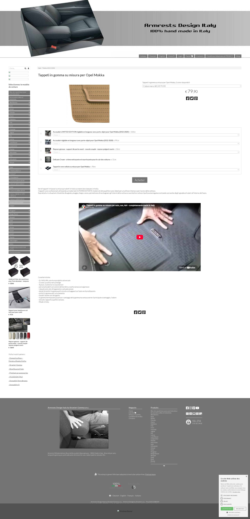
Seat (11, 224)
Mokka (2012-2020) (49, 68)
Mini (11, 156)
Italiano (143, 56)
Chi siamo (132, 418)
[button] (230, 495)
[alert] (233, 496)
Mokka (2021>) (15, 170)
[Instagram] (190, 408)
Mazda (12, 149)
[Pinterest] (193, 408)
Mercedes (13, 152)
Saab (11, 220)
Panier (188, 56)
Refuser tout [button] (240, 508)
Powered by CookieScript (233, 515)
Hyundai (12, 129)
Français (130, 496)
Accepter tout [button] (227, 508)
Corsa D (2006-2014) (17, 190)
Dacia (11, 116)
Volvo (11, 244)
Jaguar (12, 132)
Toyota (12, 237)
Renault (12, 217)
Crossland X (14, 177)
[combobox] (191, 86)
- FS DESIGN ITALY (16, 377)
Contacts (199, 56)
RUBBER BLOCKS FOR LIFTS (18, 248)
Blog (238, 56)
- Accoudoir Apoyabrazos (18, 381)
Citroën (12, 112)
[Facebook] (187, 408)
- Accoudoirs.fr (14, 385)
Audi (11, 106)
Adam (12, 206)
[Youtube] (197, 408)
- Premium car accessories (18, 373)
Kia (11, 136)
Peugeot (12, 211)
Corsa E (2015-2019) (17, 181)
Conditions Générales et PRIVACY (220, 56)
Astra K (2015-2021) (17, 184)
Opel (39, 68)
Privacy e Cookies (135, 415)
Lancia (12, 139)
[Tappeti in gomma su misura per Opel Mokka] (87, 104)
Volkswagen (13, 240)
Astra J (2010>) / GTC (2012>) (17, 195)
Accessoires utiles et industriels (16, 98)
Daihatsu (13, 119)
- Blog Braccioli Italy (16, 369)
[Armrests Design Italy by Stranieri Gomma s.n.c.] (125, 29)
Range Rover (14, 214)
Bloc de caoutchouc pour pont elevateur (18, 93)
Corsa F (13, 174)
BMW (12, 109)
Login (180, 56)
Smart (12, 230)
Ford (11, 126)
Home (131, 411)
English (162, 56)
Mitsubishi (13, 159)
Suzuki (12, 234)
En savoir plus (236, 492)
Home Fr (171, 56)
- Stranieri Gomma (15, 365)
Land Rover (13, 142)
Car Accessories (15, 252)
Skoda (12, 227)
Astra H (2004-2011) (17, 199)
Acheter (140, 180)
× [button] (246, 476)
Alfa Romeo (13, 102)
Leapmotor (13, 146)
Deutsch (153, 56)
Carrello (131, 413)
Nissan (12, 162)
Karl (11, 187)
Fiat (11, 122)
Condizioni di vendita (135, 416)
